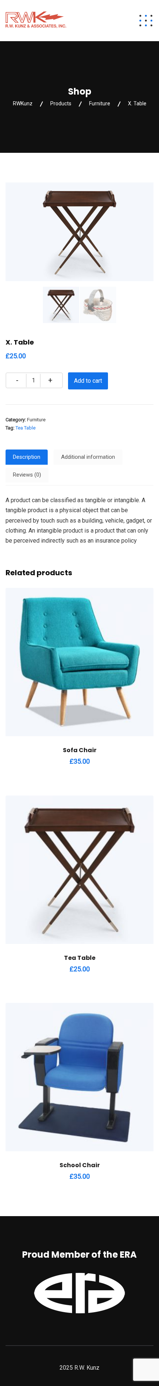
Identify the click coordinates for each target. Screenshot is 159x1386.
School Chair (80, 1165)
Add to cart (88, 380)
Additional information (88, 457)
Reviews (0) (27, 474)
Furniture (36, 419)
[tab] (27, 457)
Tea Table (25, 428)
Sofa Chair (80, 750)
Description (26, 457)
